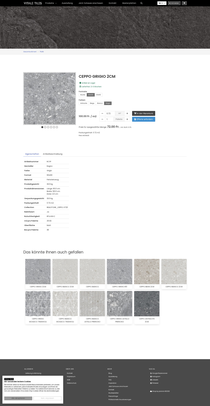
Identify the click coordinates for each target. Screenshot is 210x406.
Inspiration (112, 383)
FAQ (110, 380)
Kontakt (112, 3)
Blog (110, 373)
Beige (92, 103)
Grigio (108, 103)
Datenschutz (71, 383)
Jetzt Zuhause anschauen (91, 3)
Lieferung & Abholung (33, 373)
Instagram (156, 376)
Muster (82, 95)
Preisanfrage (113, 396)
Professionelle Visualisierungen (120, 399)
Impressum (71, 376)
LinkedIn (155, 380)
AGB (68, 380)
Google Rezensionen (159, 373)
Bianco (100, 103)
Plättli (42, 52)
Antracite (83, 103)
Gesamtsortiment (29, 52)
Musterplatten (129, 3)
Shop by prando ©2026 (161, 391)
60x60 (98, 95)
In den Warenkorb (144, 113)
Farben (82, 100)
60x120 (90, 95)
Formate (83, 91)
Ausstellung (67, 3)
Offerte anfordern (144, 119)
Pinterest (155, 383)
